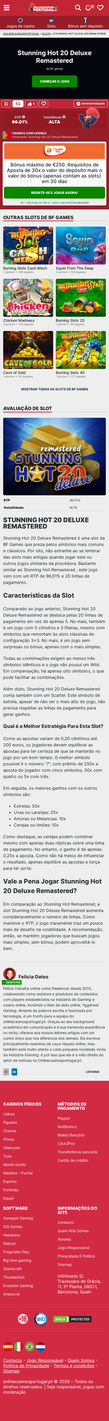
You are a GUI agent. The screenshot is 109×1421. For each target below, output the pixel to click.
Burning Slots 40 (70, 372)
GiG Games (12, 1226)
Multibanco (67, 1126)
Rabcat (9, 1243)
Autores (64, 1239)
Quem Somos (81, 1360)
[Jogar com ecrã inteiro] (6, 103)
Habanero (11, 1235)
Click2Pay (66, 1143)
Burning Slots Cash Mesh (25, 268)
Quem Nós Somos (73, 1230)
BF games (56, 68)
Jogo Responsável (73, 1247)
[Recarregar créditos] (18, 103)
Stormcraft (12, 1268)
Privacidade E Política (76, 1256)
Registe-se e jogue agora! (54, 193)
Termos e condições (74, 1365)
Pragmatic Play (16, 1252)
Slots (51, 26)
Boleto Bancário (71, 1135)
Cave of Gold (14, 372)
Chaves (9, 1131)
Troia (7, 1156)
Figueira (10, 1122)
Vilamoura (11, 1147)
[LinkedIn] (14, 1072)
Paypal (64, 1118)
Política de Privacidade (26, 1365)
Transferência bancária (77, 1152)
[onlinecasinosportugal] (43, 8)
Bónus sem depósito (85, 26)
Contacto (66, 1222)
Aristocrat (11, 1294)
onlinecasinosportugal (21, 33)
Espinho (10, 1181)
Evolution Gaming (18, 1285)
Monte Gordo (14, 1164)
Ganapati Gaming (18, 1218)
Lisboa (9, 1114)
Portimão (11, 1190)
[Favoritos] (100, 8)
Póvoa (8, 1139)
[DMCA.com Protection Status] (72, 1319)
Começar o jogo (54, 81)
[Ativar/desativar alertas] (78, 8)
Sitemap (65, 1264)
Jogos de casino (20, 26)
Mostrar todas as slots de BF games (54, 389)
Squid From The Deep (75, 268)
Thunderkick (14, 1277)
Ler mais (92, 1072)
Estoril (8, 1198)
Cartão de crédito (73, 1160)
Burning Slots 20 (70, 320)
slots (46, 33)
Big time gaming (17, 1260)
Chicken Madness (19, 320)
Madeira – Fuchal (18, 1173)
